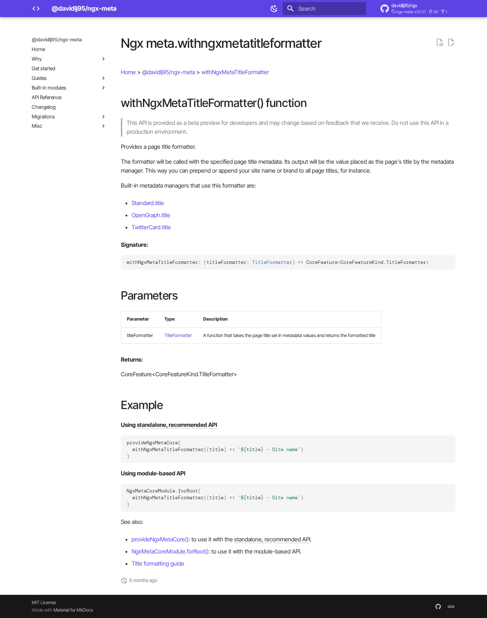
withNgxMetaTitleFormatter (235, 72)
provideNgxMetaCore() (160, 539)
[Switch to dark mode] (274, 8)
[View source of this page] (439, 42)
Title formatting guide (158, 563)
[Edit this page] (451, 42)
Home (128, 72)
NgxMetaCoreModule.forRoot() (170, 551)
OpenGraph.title (151, 215)
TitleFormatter (178, 335)
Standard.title (148, 202)
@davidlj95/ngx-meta (57, 39)
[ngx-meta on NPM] (451, 606)
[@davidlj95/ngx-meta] (36, 8)
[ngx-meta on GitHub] (438, 606)
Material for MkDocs (73, 610)
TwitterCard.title (151, 227)
